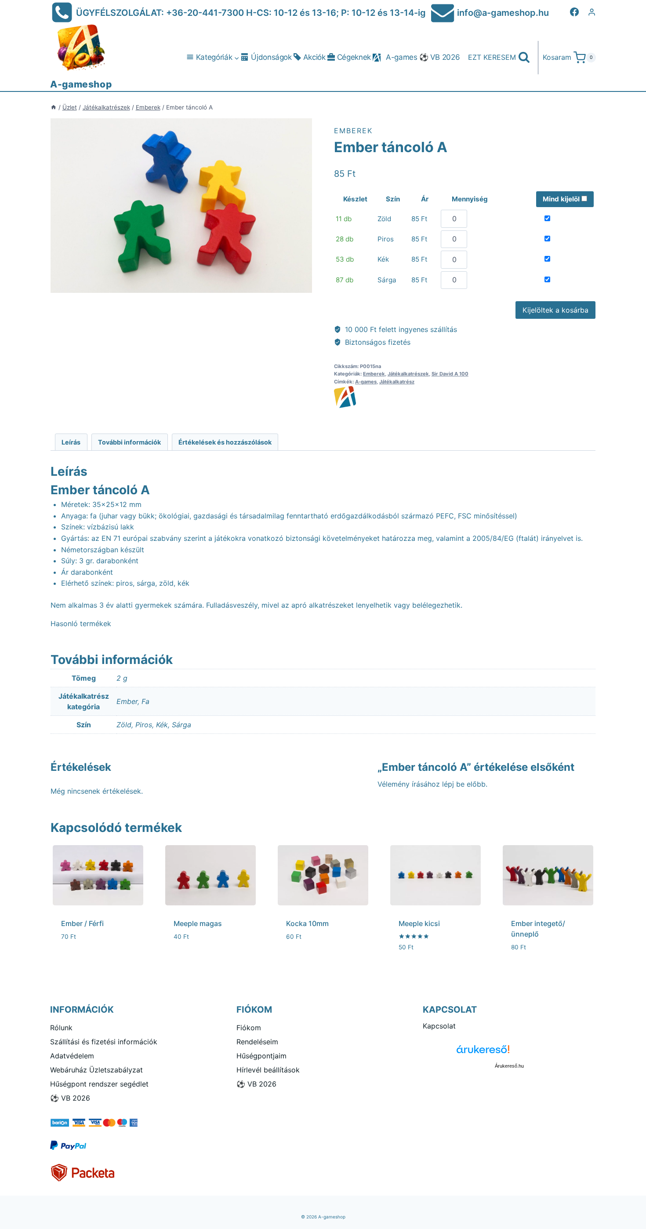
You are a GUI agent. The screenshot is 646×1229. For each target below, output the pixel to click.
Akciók (314, 57)
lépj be (453, 784)
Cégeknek (354, 57)
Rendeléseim (257, 1041)
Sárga (181, 724)
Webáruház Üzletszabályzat (96, 1069)
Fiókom (248, 1027)
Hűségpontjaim (261, 1055)
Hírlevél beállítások (268, 1069)
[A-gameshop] (464, 397)
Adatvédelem (72, 1055)
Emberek (353, 130)
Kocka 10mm (307, 923)
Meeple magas (198, 923)
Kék (162, 724)
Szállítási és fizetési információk (103, 1041)
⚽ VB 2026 (439, 57)
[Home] (54, 107)
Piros (143, 724)
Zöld (123, 724)
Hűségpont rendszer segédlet (99, 1083)
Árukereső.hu (509, 1066)
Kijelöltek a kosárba (555, 310)
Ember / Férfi (82, 923)
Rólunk (61, 1027)
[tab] (71, 442)
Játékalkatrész (396, 382)
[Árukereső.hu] (509, 1052)
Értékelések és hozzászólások (225, 442)
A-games (401, 57)
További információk (129, 442)
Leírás (71, 442)
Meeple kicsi (419, 923)
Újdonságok (271, 57)
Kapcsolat (439, 1025)
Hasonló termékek (81, 623)
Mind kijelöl (562, 199)
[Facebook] (574, 12)
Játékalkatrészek (408, 374)
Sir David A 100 (450, 374)
